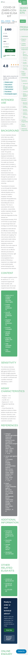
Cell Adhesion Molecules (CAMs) (25, 87)
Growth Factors (25, 63)
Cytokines (25, 91)
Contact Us (21, 651)
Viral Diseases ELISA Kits (7, 21)
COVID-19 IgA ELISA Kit (9, 580)
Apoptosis (25, 83)
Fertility (25, 60)
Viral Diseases (25, 117)
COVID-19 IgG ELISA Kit (8, 585)
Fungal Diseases (25, 107)
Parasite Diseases (25, 110)
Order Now (10, 50)
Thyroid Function (25, 68)
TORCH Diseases (25, 113)
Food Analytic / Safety (23, 73)
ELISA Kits (7, 20)
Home (2, 20)
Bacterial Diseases (25, 103)
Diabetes (25, 58)
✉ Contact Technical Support (9, 638)
